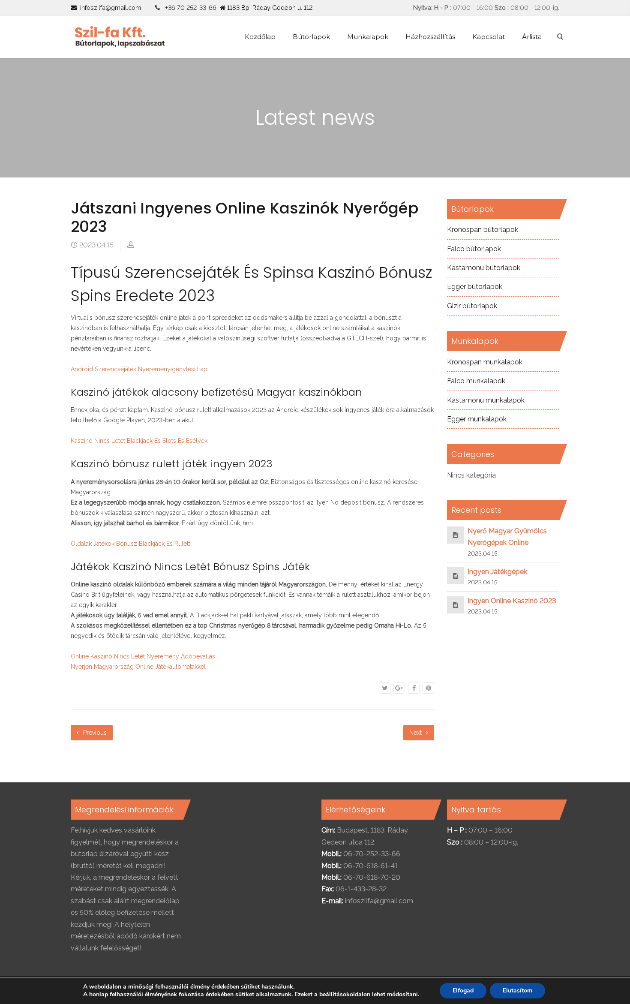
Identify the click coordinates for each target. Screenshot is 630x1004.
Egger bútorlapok (474, 287)
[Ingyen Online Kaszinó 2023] (455, 605)
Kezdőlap (260, 37)
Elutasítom (517, 990)
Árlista (532, 37)
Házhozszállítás (430, 37)
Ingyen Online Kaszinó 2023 (512, 601)
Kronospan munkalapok (484, 362)
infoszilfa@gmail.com (110, 7)
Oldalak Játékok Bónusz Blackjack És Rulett (130, 543)
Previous (94, 732)
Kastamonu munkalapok (486, 400)
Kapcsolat (488, 37)
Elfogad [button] (463, 990)
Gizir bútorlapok (472, 306)
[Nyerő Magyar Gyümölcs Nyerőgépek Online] (455, 535)
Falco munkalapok (476, 381)
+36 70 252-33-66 (189, 7)
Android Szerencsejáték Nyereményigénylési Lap (139, 369)
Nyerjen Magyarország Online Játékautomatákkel (138, 666)
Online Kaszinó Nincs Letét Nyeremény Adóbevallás (143, 656)
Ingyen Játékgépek (497, 572)
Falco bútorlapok (474, 249)
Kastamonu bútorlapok (483, 268)
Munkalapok (367, 37)
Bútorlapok (311, 37)
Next (416, 732)
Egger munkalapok (477, 419)
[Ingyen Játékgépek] (455, 575)
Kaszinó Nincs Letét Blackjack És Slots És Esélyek (139, 440)
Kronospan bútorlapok (482, 229)
